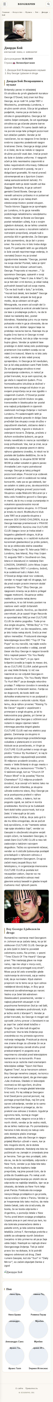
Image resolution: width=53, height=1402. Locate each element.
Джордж (45, 12)
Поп (36, 12)
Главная (6, 12)
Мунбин (38, 1341)
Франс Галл (14, 1368)
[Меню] (4, 3)
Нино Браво (14, 1314)
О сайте (19, 1388)
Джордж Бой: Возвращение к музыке (26, 70)
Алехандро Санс (15, 1341)
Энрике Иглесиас (38, 1368)
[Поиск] (48, 3)
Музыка (28, 12)
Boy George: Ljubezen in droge (22, 73)
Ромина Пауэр (38, 1314)
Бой (3, 15)
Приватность (31, 1388)
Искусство (17, 12)
